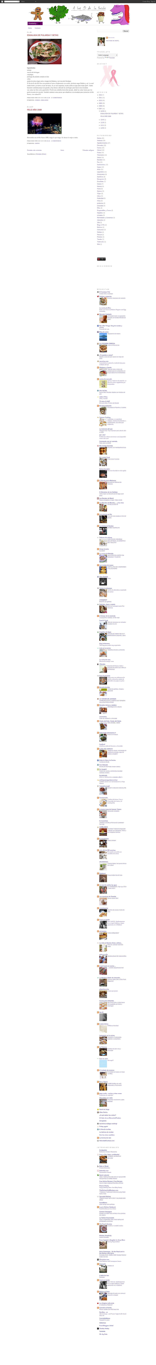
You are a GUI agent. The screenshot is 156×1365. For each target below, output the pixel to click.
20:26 (48, 141)
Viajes (99, 193)
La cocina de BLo (105, 308)
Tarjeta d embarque (105, 588)
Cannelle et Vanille (105, 1308)
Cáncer (99, 150)
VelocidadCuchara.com (107, 1140)
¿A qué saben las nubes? (107, 1115)
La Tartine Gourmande (106, 1218)
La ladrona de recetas (106, 1132)
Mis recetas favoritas (106, 446)
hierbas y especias (105, 296)
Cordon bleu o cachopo (106, 293)
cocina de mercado (105, 379)
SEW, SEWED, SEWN (114, 723)
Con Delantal (103, 765)
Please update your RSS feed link (109, 1309)
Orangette (102, 1264)
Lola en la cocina (105, 648)
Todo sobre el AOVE (105, 443)
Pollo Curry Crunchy (113, 459)
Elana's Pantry (104, 1186)
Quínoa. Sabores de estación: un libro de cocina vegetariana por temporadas (117, 382)
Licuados (100, 215)
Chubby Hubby (104, 1328)
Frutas (99, 152)
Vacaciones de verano (114, 333)
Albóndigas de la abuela (115, 707)
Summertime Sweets (105, 1172)
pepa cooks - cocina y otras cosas (110, 1093)
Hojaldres (100, 213)
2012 (100, 95)
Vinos (99, 201)
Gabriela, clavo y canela (107, 604)
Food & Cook (103, 620)
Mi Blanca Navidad (113, 1025)
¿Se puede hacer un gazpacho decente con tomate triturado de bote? (117, 317)
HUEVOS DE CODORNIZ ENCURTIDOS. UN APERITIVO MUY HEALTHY (116, 541)
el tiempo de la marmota (107, 616)
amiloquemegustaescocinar (108, 780)
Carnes (37, 100)
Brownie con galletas (105, 601)
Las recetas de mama (106, 565)
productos (100, 203)
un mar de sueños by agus (108, 885)
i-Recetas (102, 664)
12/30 (102, 111)
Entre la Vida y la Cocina (107, 760)
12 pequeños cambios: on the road (109, 617)
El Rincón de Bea (105, 1129)
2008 (100, 106)
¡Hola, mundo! (103, 398)
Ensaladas (44, 100)
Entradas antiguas (88, 150)
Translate (112, 58)
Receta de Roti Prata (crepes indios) (109, 766)
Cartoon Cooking (104, 417)
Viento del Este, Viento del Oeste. (110, 721)
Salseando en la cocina (107, 1035)
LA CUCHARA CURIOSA (107, 343)
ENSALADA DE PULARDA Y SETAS (42, 35)
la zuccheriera (104, 838)
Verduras (100, 140)
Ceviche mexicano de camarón (116, 298)
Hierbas (99, 232)
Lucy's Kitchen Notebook (107, 1207)
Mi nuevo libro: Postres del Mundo (109, 403)
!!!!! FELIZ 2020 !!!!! (113, 504)
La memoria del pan (105, 429)
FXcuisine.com (104, 1259)
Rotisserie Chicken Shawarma (108, 1152)
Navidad (99, 160)
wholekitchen (103, 862)
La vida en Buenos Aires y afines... (110, 943)
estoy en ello (103, 954)
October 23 (111, 1265)
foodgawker (103, 1150)
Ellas (98, 208)
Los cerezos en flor (105, 514)
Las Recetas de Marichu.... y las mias (111, 503)
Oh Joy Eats (103, 1334)
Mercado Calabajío (105, 314)
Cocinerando (103, 797)
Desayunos (100, 179)
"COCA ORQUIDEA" (113, 933)
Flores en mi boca (113, 734)
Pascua (99, 234)
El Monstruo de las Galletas (108, 492)
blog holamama (104, 643)
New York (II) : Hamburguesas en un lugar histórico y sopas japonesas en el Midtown (116, 923)
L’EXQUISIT (103, 600)
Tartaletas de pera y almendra (116, 650)
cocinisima (103, 716)
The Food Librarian (105, 1224)
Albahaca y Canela (105, 367)
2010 (100, 100)
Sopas (99, 167)
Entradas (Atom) (41, 154)
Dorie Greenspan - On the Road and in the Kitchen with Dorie (111, 1252)
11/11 (102, 125)
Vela (98, 222)
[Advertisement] (78, 1349)
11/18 (102, 122)
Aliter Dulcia (103, 1112)
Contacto (37, 28)
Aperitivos (100, 177)
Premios (99, 237)
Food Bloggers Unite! (106, 1325)
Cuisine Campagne (105, 1211)
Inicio (62, 150)
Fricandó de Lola (104, 329)
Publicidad (100, 198)
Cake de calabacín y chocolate (108, 718)
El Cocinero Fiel (104, 292)
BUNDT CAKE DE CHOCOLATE (117, 788)
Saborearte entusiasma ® (107, 733)
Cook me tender (104, 920)
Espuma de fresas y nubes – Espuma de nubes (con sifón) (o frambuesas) (117, 667)
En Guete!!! (103, 769)
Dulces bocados (104, 469)
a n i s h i (111, 37)
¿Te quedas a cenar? (106, 355)
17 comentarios (56, 97)
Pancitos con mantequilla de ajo (117, 447)
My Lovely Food (104, 457)
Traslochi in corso (104, 1320)
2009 (100, 103)
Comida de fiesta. (104, 762)
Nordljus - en (103, 1312)
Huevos (99, 186)
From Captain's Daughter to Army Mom (112, 1240)
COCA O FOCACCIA (113, 345)
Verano (99, 184)
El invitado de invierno (106, 1070)
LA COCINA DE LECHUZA (107, 699)
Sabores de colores (105, 537)
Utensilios (100, 220)
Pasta (99, 189)
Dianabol (102, 1277)
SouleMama (103, 1202)
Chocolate (100, 205)
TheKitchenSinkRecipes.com (108, 1190)
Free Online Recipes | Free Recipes (110, 1181)
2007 (100, 109)
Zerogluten (102, 1121)
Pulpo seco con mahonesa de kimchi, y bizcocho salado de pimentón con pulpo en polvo (116, 679)
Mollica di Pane (104, 1291)
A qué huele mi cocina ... (107, 966)
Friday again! (103, 1126)
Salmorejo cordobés (113, 811)
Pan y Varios (103, 1082)
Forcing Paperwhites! (114, 1242)
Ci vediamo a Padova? (105, 1305)
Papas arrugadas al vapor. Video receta (110, 500)
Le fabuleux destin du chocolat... (110, 977)
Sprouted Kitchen (105, 1196)
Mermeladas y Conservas (105, 217)
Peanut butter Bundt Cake (115, 875)
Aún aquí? (110, 1060)
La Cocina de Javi (105, 1138)
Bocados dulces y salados (108, 705)
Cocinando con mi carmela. (108, 441)
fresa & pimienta (104, 676)
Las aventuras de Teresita (107, 896)
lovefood (102, 744)
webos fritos (103, 397)
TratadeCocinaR (104, 786)
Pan (98, 162)
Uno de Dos (103, 390)
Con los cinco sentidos (107, 1135)
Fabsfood (102, 873)
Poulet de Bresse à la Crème (107, 1209)
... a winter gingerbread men (116, 968)
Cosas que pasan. (113, 991)
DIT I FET (102, 435)
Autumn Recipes (104, 1237)
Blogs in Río (101, 225)
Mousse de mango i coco (106, 661)
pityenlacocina (104, 989)
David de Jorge (104, 1109)
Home (30, 28)
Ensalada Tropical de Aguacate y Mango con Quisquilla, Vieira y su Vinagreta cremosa (117, 830)
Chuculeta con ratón (106, 1098)
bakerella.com (104, 1170)
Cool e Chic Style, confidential (109, 1154)
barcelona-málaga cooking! (108, 1123)
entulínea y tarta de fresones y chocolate (111, 746)
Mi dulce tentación (105, 406)
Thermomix (100, 155)
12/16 (102, 120)
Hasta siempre (112, 840)
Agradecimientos (102, 143)
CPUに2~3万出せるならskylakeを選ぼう (111, 777)
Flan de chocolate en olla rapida (117, 470)
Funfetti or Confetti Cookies (115, 1226)
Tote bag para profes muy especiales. (110, 645)
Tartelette (102, 1331)
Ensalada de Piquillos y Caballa (117, 407)
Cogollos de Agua (105, 632)
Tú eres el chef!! (104, 401)
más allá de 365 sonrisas (107, 850)
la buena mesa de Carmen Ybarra (110, 809)
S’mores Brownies (104, 1168)
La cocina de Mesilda (106, 553)
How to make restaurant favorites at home (111, 1183)
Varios (37, 143)
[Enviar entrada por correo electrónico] (62, 97)
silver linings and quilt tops (107, 1204)
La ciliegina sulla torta (106, 1303)
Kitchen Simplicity (105, 1235)
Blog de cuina (103, 332)
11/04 (102, 128)
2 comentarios (56, 141)
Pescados (100, 145)
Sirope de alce (104, 549)
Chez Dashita (103, 577)
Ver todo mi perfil (112, 40)
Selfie (109, 578)
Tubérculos (100, 242)
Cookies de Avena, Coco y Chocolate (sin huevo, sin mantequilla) (115, 801)
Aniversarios (101, 174)
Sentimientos (101, 164)
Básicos (99, 227)
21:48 (48, 97)
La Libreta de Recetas (106, 526)
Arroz (98, 169)
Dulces (99, 138)
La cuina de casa (104, 659)
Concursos (100, 230)
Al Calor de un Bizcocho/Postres (110, 1118)
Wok (98, 244)
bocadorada (103, 775)
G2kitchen (102, 1323)
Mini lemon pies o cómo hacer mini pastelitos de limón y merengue (116, 1004)
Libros (99, 196)
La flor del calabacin (106, 749)
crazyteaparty (103, 908)
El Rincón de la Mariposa (107, 480)
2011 (100, 98)
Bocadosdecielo (104, 687)
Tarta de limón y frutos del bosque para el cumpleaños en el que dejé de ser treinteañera (116, 371)
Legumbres (100, 172)
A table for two (104, 1275)
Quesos (99, 191)
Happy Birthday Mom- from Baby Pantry (110, 1187)
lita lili (101, 1012)
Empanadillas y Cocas (104, 210)
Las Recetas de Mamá (106, 498)
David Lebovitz (104, 1175)
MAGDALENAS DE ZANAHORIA (117, 956)
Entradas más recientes (34, 150)
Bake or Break (103, 1166)
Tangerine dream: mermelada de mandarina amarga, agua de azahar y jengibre (117, 752)
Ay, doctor (102, 551)
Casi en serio (103, 1059)
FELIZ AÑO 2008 (34, 110)
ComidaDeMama (104, 1318)
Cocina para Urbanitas (106, 1001)
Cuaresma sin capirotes (106, 1095)
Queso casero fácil (113, 898)
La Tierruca (103, 1047)
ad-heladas (102, 931)
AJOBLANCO (103, 827)
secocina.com (103, 361)
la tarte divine (103, 1024)
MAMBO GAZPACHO (114, 527)
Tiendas (99, 239)
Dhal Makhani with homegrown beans (110, 1261)
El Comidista (103, 821)
